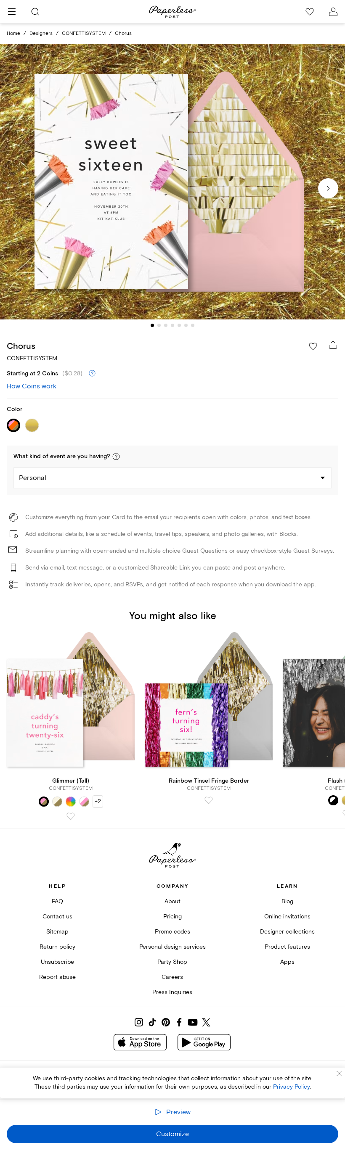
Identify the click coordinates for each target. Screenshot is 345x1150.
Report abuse (57, 977)
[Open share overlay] (333, 345)
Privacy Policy (291, 1086)
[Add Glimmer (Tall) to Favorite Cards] (71, 816)
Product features (287, 946)
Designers (41, 33)
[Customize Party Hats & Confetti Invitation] (172, 181)
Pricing (172, 916)
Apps (287, 961)
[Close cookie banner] (339, 1073)
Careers (172, 977)
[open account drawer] (333, 12)
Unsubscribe (57, 961)
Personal (32, 478)
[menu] (12, 12)
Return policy (57, 946)
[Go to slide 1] (152, 325)
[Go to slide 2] (159, 325)
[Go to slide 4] (172, 325)
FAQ (57, 901)
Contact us (57, 916)
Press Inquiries (172, 992)
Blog (287, 901)
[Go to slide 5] (179, 325)
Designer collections (287, 931)
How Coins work (31, 386)
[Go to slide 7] (192, 325)
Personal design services (172, 946)
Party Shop (172, 961)
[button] (116, 456)
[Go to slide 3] (165, 325)
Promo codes (172, 931)
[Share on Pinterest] (166, 1022)
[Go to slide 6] (186, 325)
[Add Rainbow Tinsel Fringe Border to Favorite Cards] (209, 800)
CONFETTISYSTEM (84, 33)
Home (13, 33)
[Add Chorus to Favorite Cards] (313, 346)
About (172, 901)
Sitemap (57, 931)
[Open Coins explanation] (92, 373)
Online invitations (287, 916)
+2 (98, 801)
